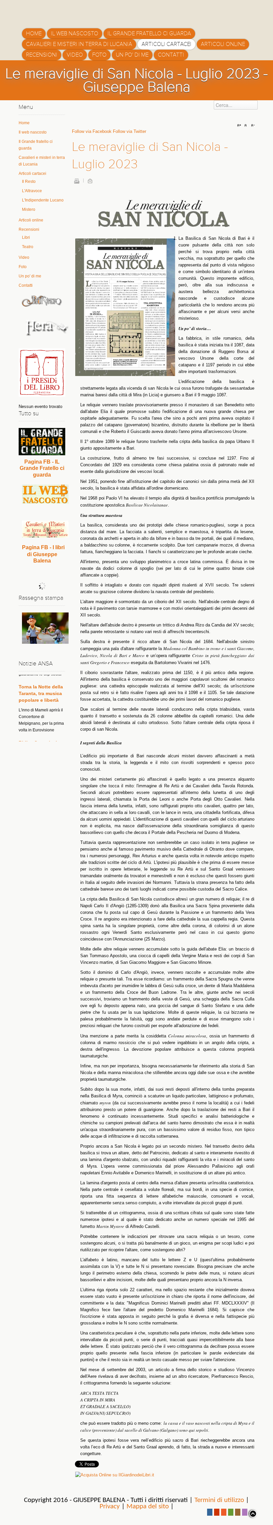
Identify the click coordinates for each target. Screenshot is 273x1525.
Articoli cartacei (32, 173)
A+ (240, 125)
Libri (26, 237)
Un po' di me (30, 276)
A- (252, 125)
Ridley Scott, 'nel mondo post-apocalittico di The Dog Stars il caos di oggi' (41, 735)
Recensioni (29, 229)
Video (24, 257)
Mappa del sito (148, 1506)
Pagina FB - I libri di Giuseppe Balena (43, 554)
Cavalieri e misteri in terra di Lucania (42, 161)
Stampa (76, 181)
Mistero (28, 209)
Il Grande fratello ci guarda (36, 145)
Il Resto (29, 181)
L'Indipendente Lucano (43, 200)
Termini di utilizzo (219, 1500)
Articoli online (31, 220)
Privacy (110, 1506)
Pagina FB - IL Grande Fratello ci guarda (42, 468)
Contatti (26, 285)
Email (90, 181)
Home (24, 123)
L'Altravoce (32, 191)
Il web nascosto (33, 132)
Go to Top (252, 1514)
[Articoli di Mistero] (42, 300)
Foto (23, 266)
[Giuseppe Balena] (50, 11)
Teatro (27, 246)
